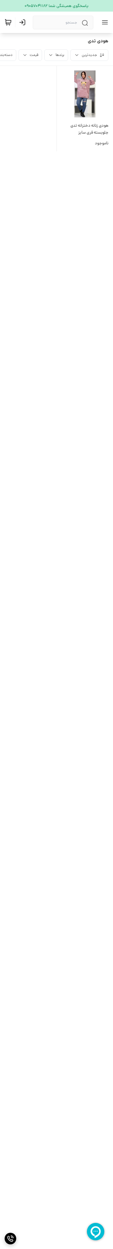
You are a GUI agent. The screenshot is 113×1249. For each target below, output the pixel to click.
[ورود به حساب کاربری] (23, 22)
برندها (60, 55)
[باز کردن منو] (103, 22)
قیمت (34, 55)
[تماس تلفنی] (10, 1238)
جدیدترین (89, 55)
